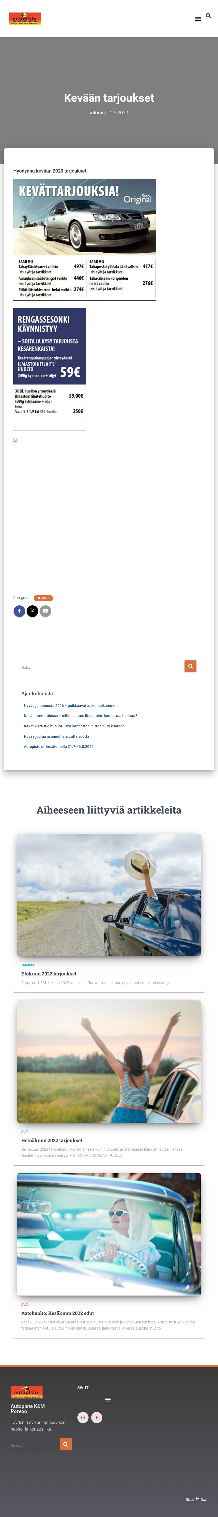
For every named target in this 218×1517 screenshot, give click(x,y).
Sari (204, 1499)
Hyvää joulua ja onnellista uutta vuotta (56, 736)
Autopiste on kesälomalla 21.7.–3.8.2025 (59, 746)
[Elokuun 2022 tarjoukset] (109, 894)
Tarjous (43, 598)
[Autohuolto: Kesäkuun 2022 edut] (109, 1234)
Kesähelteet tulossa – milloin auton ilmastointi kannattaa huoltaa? (80, 716)
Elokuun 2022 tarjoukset (48, 973)
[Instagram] (83, 1417)
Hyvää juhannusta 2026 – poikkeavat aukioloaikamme (69, 705)
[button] (198, 19)
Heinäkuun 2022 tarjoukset (51, 1140)
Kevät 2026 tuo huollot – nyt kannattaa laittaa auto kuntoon (74, 726)
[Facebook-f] (96, 1417)
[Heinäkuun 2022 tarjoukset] (109, 1061)
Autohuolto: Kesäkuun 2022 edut (57, 1313)
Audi (24, 1132)
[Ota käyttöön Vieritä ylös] (207, 1506)
